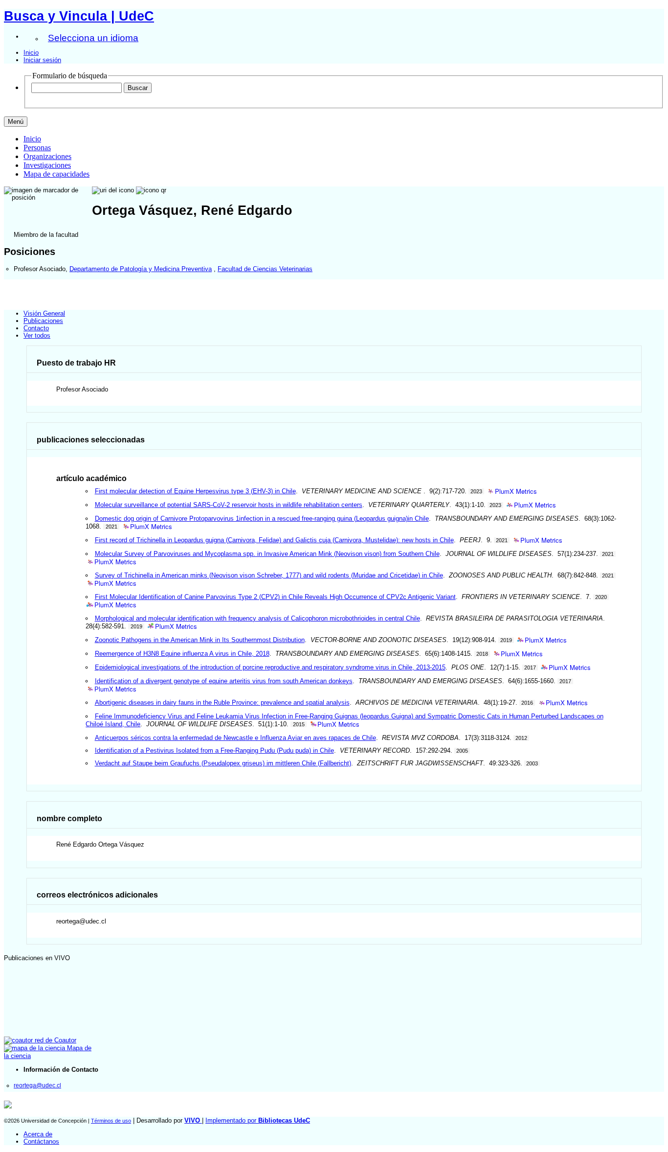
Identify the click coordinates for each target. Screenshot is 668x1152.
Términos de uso (111, 1121)
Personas (37, 147)
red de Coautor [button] (54, 1040)
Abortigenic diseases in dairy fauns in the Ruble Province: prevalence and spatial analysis (222, 702)
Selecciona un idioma (93, 38)
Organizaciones (47, 156)
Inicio (31, 52)
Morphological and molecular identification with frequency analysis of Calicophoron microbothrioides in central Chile (257, 618)
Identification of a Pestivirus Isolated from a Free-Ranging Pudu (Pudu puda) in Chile (214, 750)
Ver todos (36, 335)
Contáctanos (41, 1141)
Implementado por (257, 1120)
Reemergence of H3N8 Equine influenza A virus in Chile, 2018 (182, 653)
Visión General (44, 313)
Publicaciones (43, 320)
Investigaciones (47, 165)
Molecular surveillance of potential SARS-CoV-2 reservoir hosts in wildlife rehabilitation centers (228, 504)
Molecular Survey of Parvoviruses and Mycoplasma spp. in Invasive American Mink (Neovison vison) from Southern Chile (267, 553)
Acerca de (37, 1134)
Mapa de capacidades (56, 174)
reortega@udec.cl (37, 1085)
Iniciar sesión (42, 60)
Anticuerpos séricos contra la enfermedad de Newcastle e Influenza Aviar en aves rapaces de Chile (235, 737)
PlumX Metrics (516, 491)
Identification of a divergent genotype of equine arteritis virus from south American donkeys (224, 681)
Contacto (36, 328)
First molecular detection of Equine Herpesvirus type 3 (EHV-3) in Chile (195, 491)
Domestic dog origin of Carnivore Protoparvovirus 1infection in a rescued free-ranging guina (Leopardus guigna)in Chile (262, 518)
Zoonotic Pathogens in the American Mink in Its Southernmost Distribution (200, 640)
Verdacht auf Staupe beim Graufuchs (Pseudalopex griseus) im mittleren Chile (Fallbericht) (223, 763)
